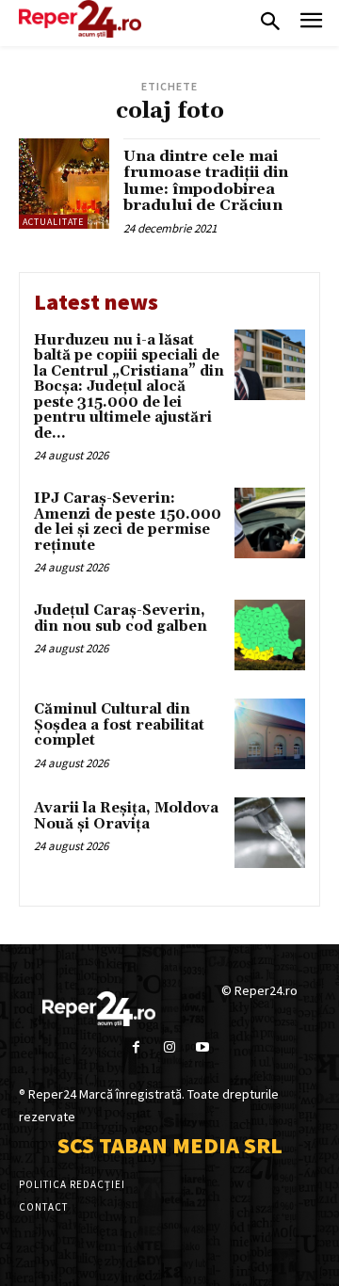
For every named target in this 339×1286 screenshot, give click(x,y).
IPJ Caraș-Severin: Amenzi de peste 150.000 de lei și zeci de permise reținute (127, 522)
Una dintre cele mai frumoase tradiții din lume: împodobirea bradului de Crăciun (205, 181)
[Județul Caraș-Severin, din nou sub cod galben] (269, 635)
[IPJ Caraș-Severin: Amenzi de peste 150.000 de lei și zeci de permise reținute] (269, 523)
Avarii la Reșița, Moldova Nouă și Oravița (126, 816)
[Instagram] (169, 1047)
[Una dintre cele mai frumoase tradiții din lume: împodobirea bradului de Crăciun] (64, 183)
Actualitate (53, 222)
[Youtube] (203, 1047)
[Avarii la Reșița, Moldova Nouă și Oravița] (269, 832)
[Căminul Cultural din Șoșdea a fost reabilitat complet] (269, 734)
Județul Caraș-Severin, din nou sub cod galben (120, 618)
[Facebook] (136, 1047)
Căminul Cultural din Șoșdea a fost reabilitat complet (119, 724)
